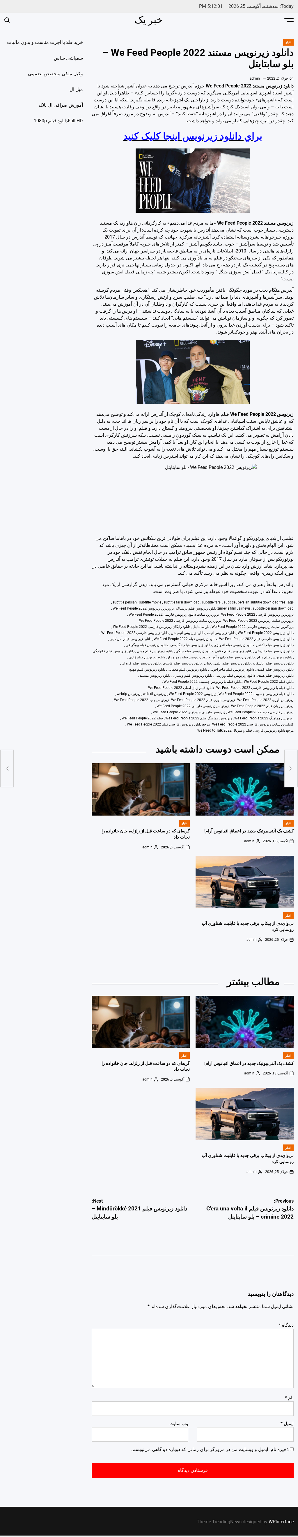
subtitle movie (150, 602)
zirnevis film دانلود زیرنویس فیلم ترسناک (206, 608)
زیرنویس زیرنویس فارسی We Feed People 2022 (193, 706)
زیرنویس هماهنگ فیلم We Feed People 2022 (198, 718)
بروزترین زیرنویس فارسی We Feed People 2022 (257, 614)
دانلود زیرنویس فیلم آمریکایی (130, 639)
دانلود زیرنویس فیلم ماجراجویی (232, 669)
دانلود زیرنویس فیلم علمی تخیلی (227, 663)
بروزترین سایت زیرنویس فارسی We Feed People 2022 (180, 621)
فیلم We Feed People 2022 (142, 718)
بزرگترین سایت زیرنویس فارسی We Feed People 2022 (253, 627)
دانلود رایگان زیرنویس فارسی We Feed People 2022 (151, 627)
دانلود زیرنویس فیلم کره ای (141, 663)
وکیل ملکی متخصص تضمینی (55, 73)
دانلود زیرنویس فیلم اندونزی (234, 645)
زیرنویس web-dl (154, 694)
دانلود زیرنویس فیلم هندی (275, 675)
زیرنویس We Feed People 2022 (192, 694)
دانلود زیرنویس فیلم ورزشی (235, 675)
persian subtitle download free (261, 602)
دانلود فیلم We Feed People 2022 (269, 682)
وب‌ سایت (178, 1423)
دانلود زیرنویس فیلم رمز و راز (188, 657)
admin (255, 78)
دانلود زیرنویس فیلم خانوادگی (113, 651)
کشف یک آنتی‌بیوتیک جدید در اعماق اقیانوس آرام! (249, 831)
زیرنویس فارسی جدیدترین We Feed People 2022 (189, 712)
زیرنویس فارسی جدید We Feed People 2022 (261, 712)
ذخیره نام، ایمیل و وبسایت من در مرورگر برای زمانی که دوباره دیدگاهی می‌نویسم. (210, 1449)
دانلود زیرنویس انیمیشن (188, 633)
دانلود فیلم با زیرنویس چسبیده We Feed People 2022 (203, 682)
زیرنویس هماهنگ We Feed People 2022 (264, 718)
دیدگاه (286, 1325)
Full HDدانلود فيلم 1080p (58, 120)
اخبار (288, 42)
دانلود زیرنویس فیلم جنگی (194, 651)
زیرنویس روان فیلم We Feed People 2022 (262, 706)
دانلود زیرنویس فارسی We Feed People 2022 (134, 633)
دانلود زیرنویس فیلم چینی (155, 651)
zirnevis (245, 608)
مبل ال (76, 89)
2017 (216, 559)
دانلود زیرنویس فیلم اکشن (275, 645)
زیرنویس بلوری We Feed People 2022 (265, 700)
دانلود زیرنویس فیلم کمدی (275, 669)
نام (289, 1397)
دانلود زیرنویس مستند (155, 675)
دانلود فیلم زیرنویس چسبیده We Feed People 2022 (256, 694)
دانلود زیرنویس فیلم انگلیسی (191, 645)
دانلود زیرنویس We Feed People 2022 (266, 633)
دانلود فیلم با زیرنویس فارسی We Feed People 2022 (255, 688)
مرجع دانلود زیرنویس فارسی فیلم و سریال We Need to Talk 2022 (245, 730)
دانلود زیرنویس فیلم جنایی (233, 651)
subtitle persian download (273, 608)
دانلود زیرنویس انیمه (221, 633)
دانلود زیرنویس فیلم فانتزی (182, 663)
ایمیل (287, 1423)
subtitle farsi (211, 602)
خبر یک (148, 20)
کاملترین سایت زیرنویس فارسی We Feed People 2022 (253, 724)
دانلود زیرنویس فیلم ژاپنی (146, 657)
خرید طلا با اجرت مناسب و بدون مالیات (45, 42)
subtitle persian (125, 602)
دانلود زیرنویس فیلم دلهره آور (233, 657)
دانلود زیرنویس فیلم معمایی (187, 669)
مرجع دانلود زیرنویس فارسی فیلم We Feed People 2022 (168, 724)
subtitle (229, 602)
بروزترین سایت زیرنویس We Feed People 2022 (258, 621)
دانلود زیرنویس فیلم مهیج (147, 669)
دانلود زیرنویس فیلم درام (274, 657)
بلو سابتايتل (201, 627)
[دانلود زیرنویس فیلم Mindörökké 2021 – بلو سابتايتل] (7, 768)
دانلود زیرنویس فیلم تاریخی (274, 651)
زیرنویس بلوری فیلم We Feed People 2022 (203, 700)
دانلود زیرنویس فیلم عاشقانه (273, 663)
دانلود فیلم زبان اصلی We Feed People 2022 (181, 688)
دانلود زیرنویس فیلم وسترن (192, 675)
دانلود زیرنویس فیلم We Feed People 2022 (185, 639)
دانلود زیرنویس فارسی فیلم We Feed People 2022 (256, 639)
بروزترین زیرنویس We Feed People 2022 (143, 608)
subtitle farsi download (182, 602)
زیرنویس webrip (129, 694)
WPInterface (281, 1522)
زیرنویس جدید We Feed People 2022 (141, 700)
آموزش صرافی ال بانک (61, 105)
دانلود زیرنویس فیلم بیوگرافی (147, 645)
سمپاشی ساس (68, 58)
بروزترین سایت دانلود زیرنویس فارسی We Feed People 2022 (174, 614)
